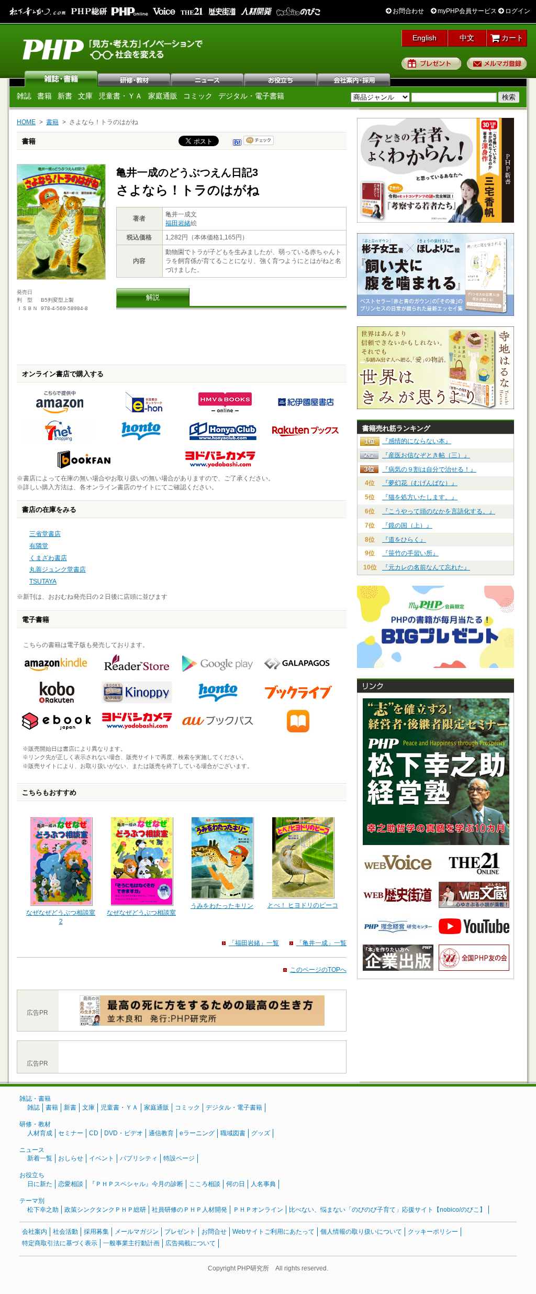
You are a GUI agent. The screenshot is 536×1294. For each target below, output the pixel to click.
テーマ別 (31, 1200)
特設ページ (179, 1158)
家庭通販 (162, 96)
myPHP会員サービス (466, 11)
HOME (26, 122)
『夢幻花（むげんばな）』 (419, 483)
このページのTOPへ (318, 969)
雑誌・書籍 (35, 1098)
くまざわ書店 (48, 558)
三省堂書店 (45, 534)
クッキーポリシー (433, 1231)
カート (511, 38)
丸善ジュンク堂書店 (57, 569)
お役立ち (281, 78)
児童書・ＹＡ (120, 96)
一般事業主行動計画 (131, 1243)
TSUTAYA (43, 581)
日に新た (39, 1184)
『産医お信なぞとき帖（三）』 (426, 455)
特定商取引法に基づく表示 (59, 1243)
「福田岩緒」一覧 (254, 943)
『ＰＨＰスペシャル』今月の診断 (136, 1184)
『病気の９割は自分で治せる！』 (429, 469)
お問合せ (214, 1231)
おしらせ (70, 1158)
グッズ (260, 1133)
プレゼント (431, 63)
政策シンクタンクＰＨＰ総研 (105, 1209)
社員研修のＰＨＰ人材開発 (189, 1209)
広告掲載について (190, 1243)
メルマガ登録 (497, 63)
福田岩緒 (178, 223)
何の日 (235, 1184)
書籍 (44, 96)
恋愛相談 (70, 1184)
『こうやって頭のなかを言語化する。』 (438, 511)
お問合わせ (407, 11)
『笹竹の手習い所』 (410, 553)
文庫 (85, 96)
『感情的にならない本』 (416, 441)
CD (93, 1133)
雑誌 (61, 78)
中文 (467, 38)
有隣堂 (38, 546)
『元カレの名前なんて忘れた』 (426, 567)
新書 (65, 96)
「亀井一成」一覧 (321, 943)
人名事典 (263, 1184)
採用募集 (96, 1231)
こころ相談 (204, 1184)
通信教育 (161, 1133)
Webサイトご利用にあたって (273, 1231)
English (424, 38)
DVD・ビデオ (123, 1133)
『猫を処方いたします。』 (419, 497)
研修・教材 (134, 78)
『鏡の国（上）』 (407, 525)
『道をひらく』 (404, 539)
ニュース (207, 78)
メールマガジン (137, 1231)
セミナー (70, 1133)
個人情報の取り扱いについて (361, 1231)
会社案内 (354, 78)
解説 (153, 297)
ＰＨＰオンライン (258, 1209)
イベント (101, 1158)
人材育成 (39, 1133)
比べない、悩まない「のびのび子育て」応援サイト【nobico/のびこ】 (387, 1209)
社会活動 (65, 1231)
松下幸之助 (43, 1209)
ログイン (517, 11)
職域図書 (232, 1133)
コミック (198, 96)
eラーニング (197, 1133)
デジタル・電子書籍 (251, 96)
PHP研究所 (113, 49)
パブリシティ (139, 1158)
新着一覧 (39, 1158)
